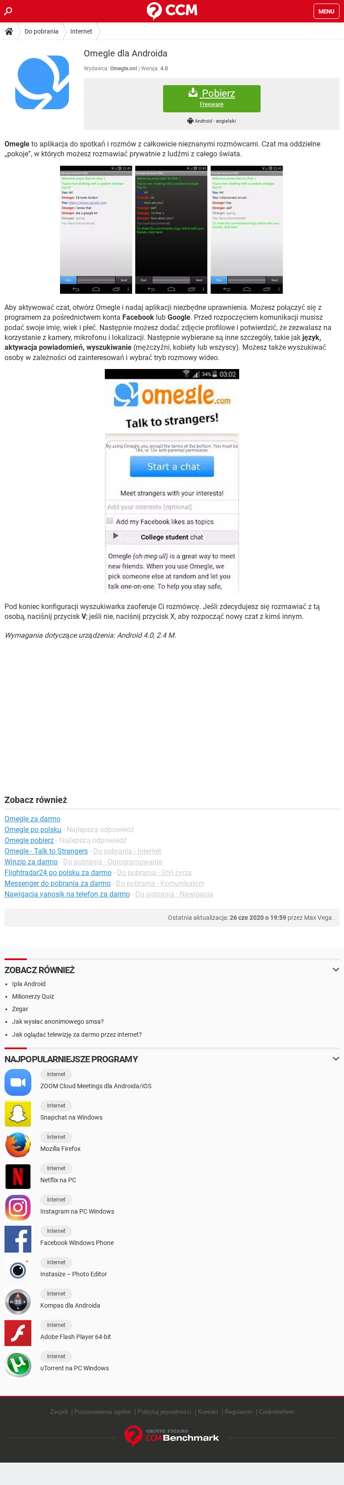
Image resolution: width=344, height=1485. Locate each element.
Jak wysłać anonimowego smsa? (58, 1021)
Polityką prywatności (164, 1411)
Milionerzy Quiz (33, 996)
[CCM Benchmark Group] (172, 1436)
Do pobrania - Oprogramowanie (112, 862)
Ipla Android (29, 983)
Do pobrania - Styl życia (154, 872)
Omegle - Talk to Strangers (46, 851)
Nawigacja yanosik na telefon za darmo (67, 894)
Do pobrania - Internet (127, 851)
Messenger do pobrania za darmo (57, 883)
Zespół (59, 1411)
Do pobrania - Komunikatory (160, 883)
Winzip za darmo (31, 862)
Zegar (20, 1009)
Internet (81, 31)
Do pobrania (42, 31)
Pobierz (217, 97)
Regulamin (238, 1411)
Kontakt (208, 1411)
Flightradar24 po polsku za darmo (58, 872)
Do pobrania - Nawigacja (174, 894)
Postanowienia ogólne (102, 1411)
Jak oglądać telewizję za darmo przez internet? (77, 1034)
